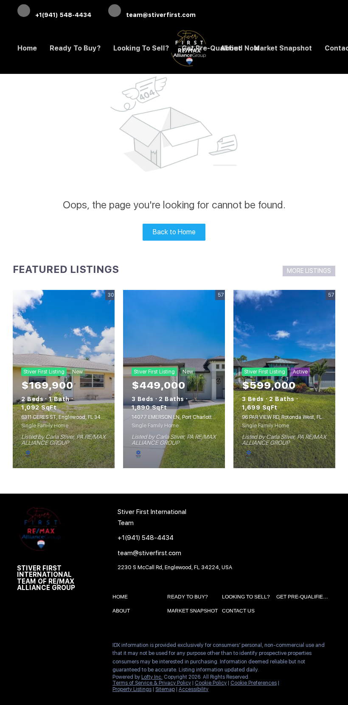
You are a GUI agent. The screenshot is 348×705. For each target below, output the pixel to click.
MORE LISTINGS (309, 270)
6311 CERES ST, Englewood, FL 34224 (65, 417)
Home (27, 48)
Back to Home (174, 232)
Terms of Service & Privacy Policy (151, 683)
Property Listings (132, 689)
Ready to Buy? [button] (75, 48)
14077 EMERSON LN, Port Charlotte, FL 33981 (185, 417)
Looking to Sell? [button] (141, 48)
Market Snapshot (283, 48)
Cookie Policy (211, 683)
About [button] (230, 48)
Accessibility (193, 689)
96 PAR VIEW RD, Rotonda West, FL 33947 (290, 417)
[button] (122, 598)
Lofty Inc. (152, 677)
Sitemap (165, 689)
